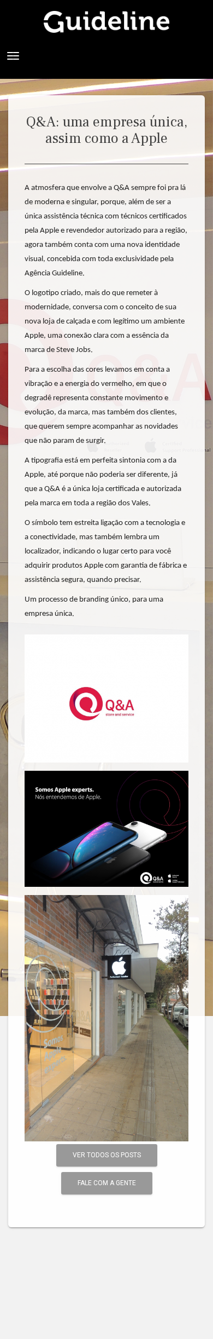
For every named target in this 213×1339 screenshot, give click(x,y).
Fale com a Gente (107, 1183)
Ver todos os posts (107, 1155)
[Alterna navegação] (13, 55)
